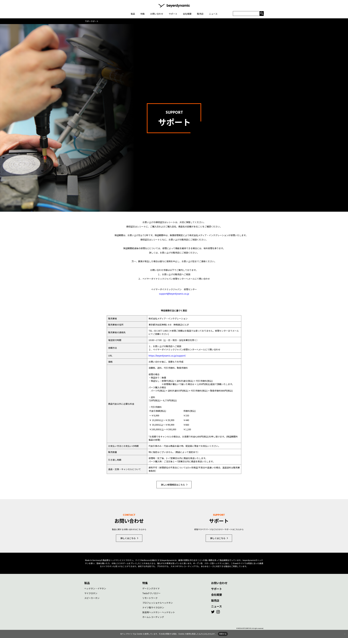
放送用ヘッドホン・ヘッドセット (158, 612)
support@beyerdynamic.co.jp (174, 293)
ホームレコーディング (153, 617)
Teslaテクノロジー (151, 593)
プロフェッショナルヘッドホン (157, 602)
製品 (87, 583)
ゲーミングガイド (151, 588)
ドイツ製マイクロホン (153, 607)
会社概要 (216, 595)
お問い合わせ (219, 583)
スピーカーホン (92, 598)
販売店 (215, 600)
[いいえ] (344, 634)
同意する (222, 634)
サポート (216, 589)
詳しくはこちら (128, 538)
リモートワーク (150, 598)
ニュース (216, 606)
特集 (145, 583)
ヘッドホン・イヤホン (95, 588)
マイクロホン (90, 593)
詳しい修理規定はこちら (173, 484)
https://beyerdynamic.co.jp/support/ (167, 355)
